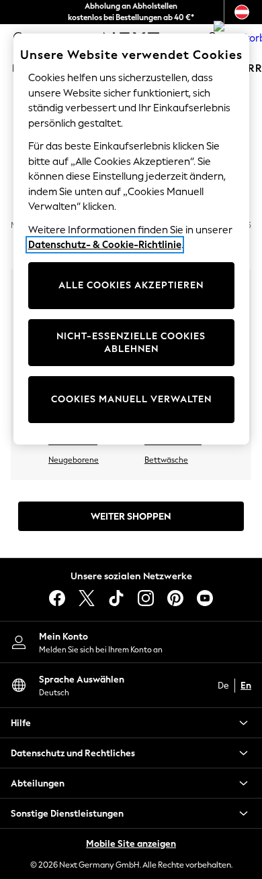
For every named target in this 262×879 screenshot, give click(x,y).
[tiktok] (116, 598)
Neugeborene (73, 460)
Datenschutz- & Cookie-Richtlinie (104, 245)
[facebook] (57, 598)
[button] (131, 723)
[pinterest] (175, 598)
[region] (131, 239)
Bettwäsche (166, 460)
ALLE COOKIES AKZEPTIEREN (131, 285)
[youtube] (205, 598)
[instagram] (146, 598)
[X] (86, 598)
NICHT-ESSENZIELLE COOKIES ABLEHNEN (131, 343)
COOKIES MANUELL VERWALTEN (131, 399)
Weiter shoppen (131, 516)
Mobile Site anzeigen (131, 843)
